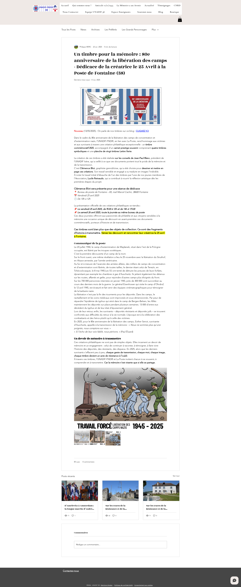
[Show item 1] (81, 437)
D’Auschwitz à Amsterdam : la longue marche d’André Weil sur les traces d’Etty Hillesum (79, 507)
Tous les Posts (69, 29)
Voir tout (176, 476)
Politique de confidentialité (123, 585)
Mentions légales (106, 585)
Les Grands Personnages (134, 29)
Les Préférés (111, 29)
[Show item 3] (112, 437)
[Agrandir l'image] (120, 399)
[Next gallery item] (164, 399)
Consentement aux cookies (143, 585)
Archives (95, 29)
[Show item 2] (97, 437)
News (83, 29)
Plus (154, 29)
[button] (180, 19)
